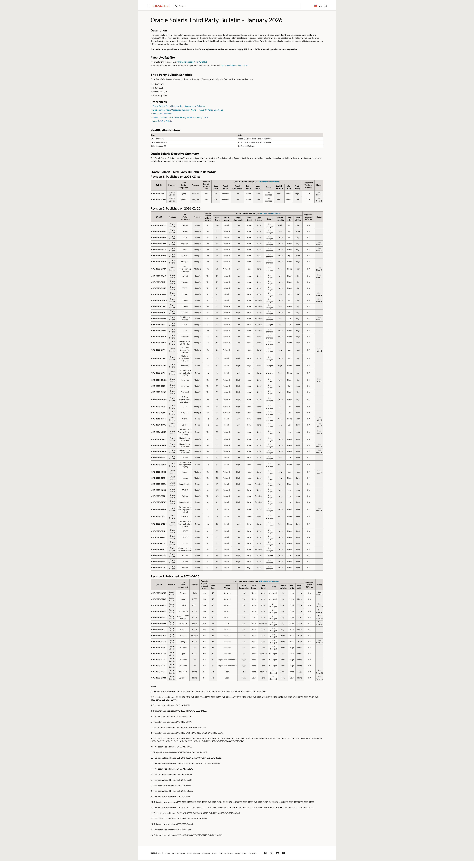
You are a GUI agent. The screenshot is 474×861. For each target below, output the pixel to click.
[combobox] (237, 6)
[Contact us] (325, 5)
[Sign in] (320, 5)
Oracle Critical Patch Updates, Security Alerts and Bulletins (179, 106)
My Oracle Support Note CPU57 (235, 65)
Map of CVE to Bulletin (163, 121)
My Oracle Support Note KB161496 (192, 61)
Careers (214, 853)
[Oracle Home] (161, 6)
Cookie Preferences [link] (193, 853)
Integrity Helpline (240, 853)
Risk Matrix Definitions (162, 113)
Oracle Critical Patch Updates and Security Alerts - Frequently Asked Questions (188, 109)
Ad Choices (206, 853)
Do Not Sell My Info (178, 853)
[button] (148, 5)
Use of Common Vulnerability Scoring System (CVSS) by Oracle (180, 117)
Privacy (167, 853)
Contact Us (252, 853)
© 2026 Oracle (155, 853)
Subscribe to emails (226, 853)
